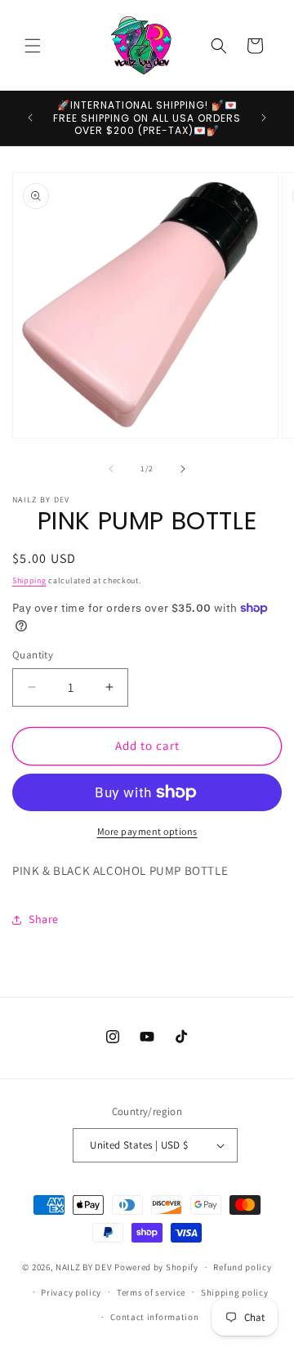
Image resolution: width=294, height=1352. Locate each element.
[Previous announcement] (30, 118)
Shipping (29, 580)
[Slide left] (111, 469)
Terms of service (151, 1292)
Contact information (154, 1317)
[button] (33, 46)
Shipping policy (235, 1292)
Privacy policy (71, 1292)
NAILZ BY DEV (84, 1267)
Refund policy (242, 1267)
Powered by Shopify (156, 1267)
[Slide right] (183, 469)
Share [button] (44, 919)
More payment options (147, 831)
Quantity (32, 655)
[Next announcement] (264, 118)
